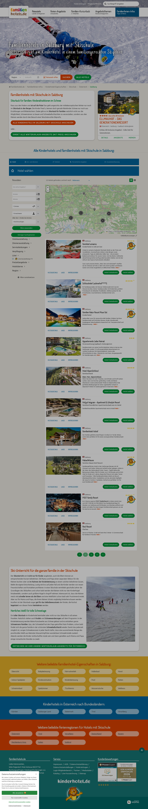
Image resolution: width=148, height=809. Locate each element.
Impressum (27, 806)
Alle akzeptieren (18, 793)
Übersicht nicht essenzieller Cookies (19, 802)
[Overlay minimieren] (36, 774)
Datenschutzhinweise (15, 806)
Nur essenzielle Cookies (19, 798)
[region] (19, 782)
